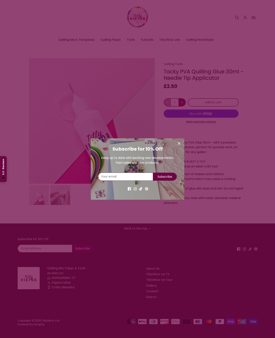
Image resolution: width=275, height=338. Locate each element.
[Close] (179, 143)
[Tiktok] (140, 189)
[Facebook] (129, 189)
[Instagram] (135, 189)
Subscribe (165, 177)
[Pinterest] (146, 189)
